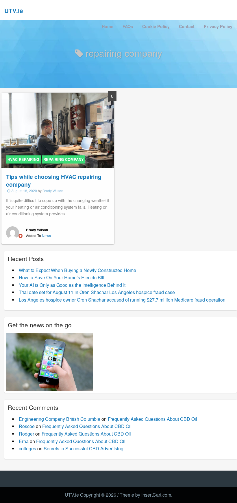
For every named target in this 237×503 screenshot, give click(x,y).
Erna (24, 441)
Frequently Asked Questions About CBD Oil (152, 419)
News (46, 235)
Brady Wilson (52, 190)
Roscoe (27, 426)
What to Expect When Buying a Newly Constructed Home (77, 270)
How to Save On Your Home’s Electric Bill (61, 277)
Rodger (26, 433)
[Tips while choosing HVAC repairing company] (57, 129)
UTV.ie (13, 10)
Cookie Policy (156, 26)
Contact (187, 26)
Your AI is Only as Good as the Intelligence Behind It (72, 285)
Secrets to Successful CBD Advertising (83, 448)
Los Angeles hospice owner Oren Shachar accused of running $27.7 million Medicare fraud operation (122, 299)
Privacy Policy (218, 26)
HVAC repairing (23, 159)
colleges (27, 448)
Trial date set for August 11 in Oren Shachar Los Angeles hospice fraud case (97, 292)
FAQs (128, 26)
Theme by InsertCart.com (145, 494)
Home (107, 26)
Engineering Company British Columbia (59, 419)
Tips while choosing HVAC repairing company (53, 180)
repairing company (63, 159)
